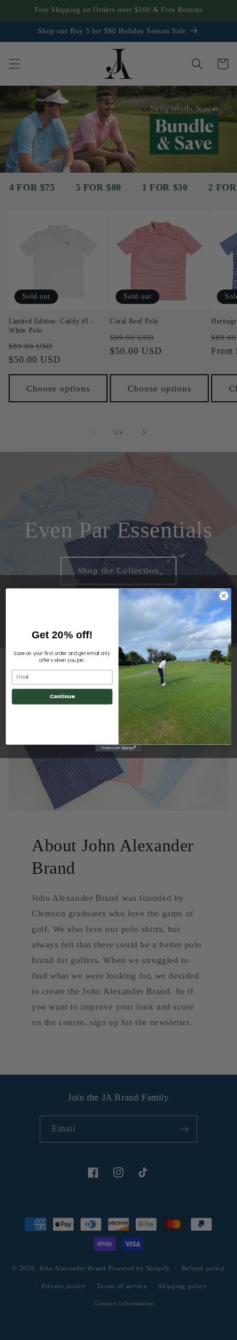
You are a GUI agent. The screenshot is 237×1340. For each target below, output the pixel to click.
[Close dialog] (224, 596)
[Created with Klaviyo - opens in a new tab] (118, 748)
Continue (62, 696)
